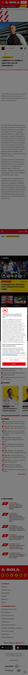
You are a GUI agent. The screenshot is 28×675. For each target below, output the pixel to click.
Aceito (13, 364)
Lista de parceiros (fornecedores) (9, 354)
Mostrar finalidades (14, 359)
